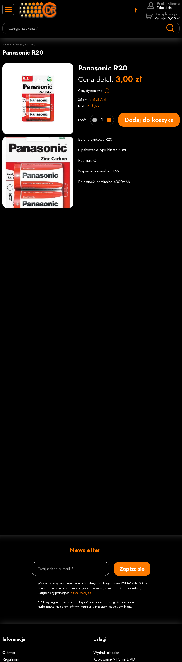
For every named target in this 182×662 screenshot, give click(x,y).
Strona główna (12, 44)
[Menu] (8, 9)
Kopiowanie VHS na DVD (114, 659)
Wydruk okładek (106, 652)
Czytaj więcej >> (81, 593)
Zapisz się (132, 569)
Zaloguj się (168, 5)
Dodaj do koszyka (149, 120)
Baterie (29, 44)
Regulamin (10, 659)
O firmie (8, 652)
